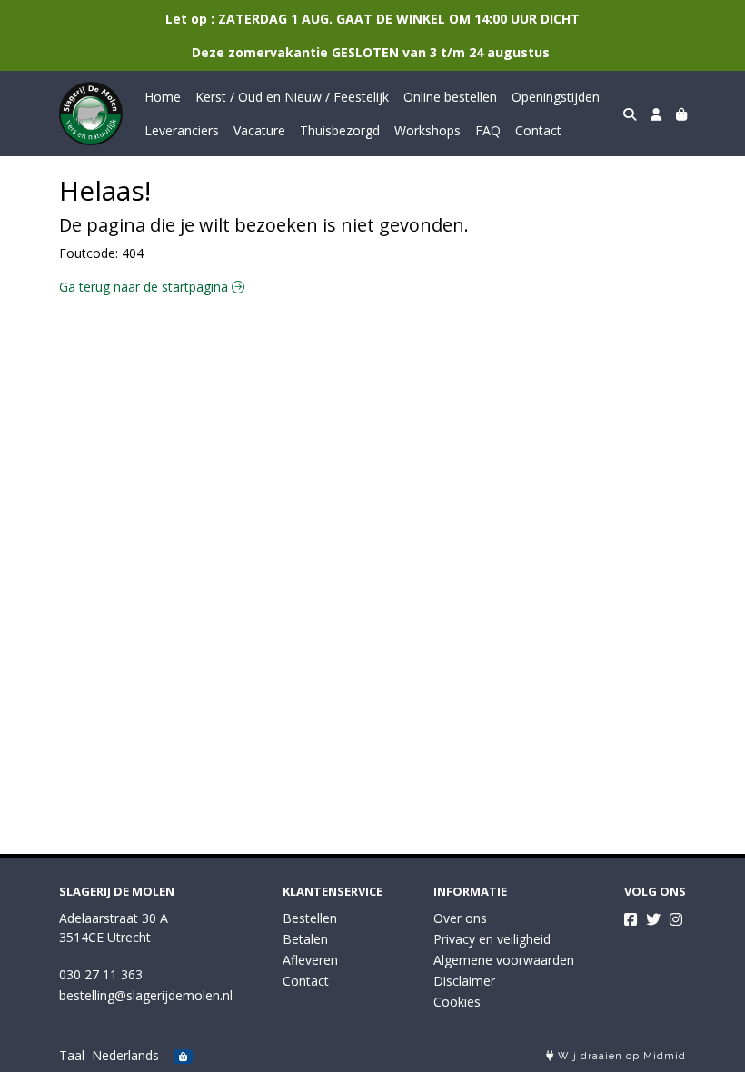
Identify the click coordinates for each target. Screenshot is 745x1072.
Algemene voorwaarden (503, 959)
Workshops (427, 130)
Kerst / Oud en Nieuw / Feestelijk (292, 96)
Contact (538, 130)
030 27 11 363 (101, 974)
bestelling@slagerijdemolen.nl (146, 995)
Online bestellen (450, 96)
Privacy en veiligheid (492, 939)
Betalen (305, 939)
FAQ (488, 130)
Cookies (457, 1001)
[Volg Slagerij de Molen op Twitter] (653, 919)
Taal (71, 1055)
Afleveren (310, 959)
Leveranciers (181, 130)
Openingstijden (556, 96)
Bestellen (310, 918)
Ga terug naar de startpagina (145, 286)
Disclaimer (464, 980)
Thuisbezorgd (340, 130)
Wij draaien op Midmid (620, 1056)
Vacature (259, 130)
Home (162, 96)
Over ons (460, 918)
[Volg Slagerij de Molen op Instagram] (676, 919)
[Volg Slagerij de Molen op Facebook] (630, 919)
